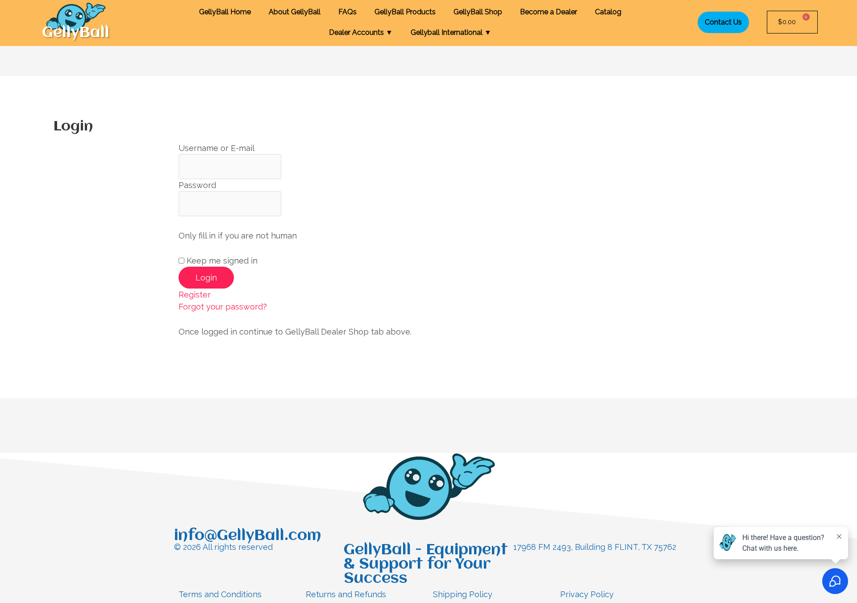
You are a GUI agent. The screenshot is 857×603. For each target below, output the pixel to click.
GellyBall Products (405, 12)
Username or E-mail (216, 148)
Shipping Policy (462, 594)
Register (195, 294)
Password (197, 185)
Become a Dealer (548, 12)
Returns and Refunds (346, 594)
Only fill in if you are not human (238, 235)
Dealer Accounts (361, 32)
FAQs (347, 12)
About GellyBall (294, 12)
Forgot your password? (223, 306)
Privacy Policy (587, 594)
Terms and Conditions (220, 594)
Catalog (608, 12)
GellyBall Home (225, 12)
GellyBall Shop (477, 12)
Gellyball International (451, 32)
